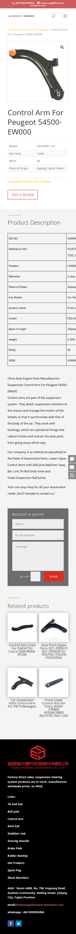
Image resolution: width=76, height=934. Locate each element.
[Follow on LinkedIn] (18, 923)
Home (12, 29)
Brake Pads (15, 848)
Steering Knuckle (18, 841)
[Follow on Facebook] (11, 923)
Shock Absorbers (18, 878)
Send (54, 576)
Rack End (13, 826)
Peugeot (43, 29)
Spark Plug (14, 870)
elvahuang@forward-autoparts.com (40, 905)
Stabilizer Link (17, 833)
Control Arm (26, 29)
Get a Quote (23, 194)
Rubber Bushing (18, 856)
